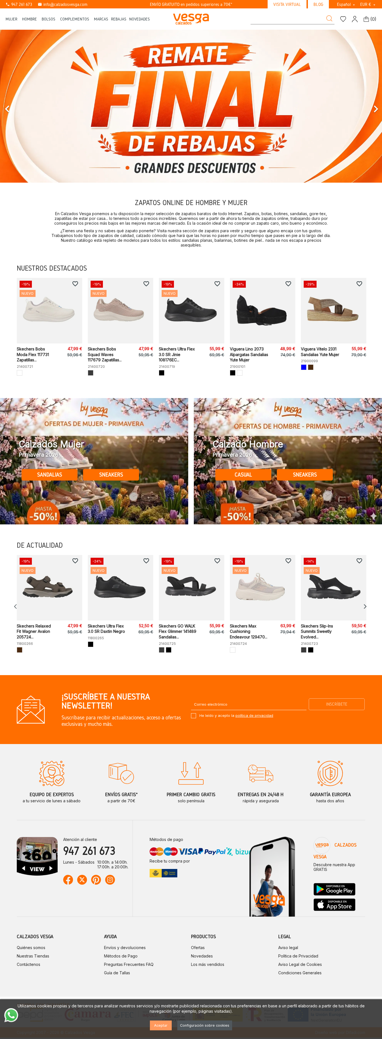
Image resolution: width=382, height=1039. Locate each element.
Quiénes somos (31, 947)
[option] (191, 106)
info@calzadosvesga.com (62, 4)
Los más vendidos (207, 964)
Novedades (202, 956)
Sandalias (49, 475)
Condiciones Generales (300, 972)
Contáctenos (28, 964)
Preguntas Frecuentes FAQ (129, 964)
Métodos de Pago (121, 956)
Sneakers (111, 475)
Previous (17, 606)
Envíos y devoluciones (125, 947)
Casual (243, 475)
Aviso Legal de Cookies (300, 964)
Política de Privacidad (298, 956)
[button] (28, 106)
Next (365, 606)
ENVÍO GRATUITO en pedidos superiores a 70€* (191, 4)
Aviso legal (288, 947)
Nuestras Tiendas (33, 956)
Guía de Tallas (117, 972)
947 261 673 (19, 4)
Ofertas (198, 947)
